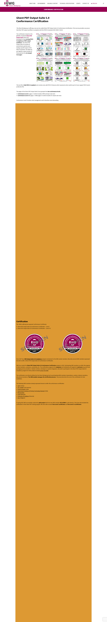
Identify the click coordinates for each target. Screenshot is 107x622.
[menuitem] (32, 3)
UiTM (19, 394)
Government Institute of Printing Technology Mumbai (31, 391)
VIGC (19, 398)
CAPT (19, 386)
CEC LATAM (20, 387)
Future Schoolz (21, 389)
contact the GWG (44, 370)
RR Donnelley (21, 392)
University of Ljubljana (23, 396)
